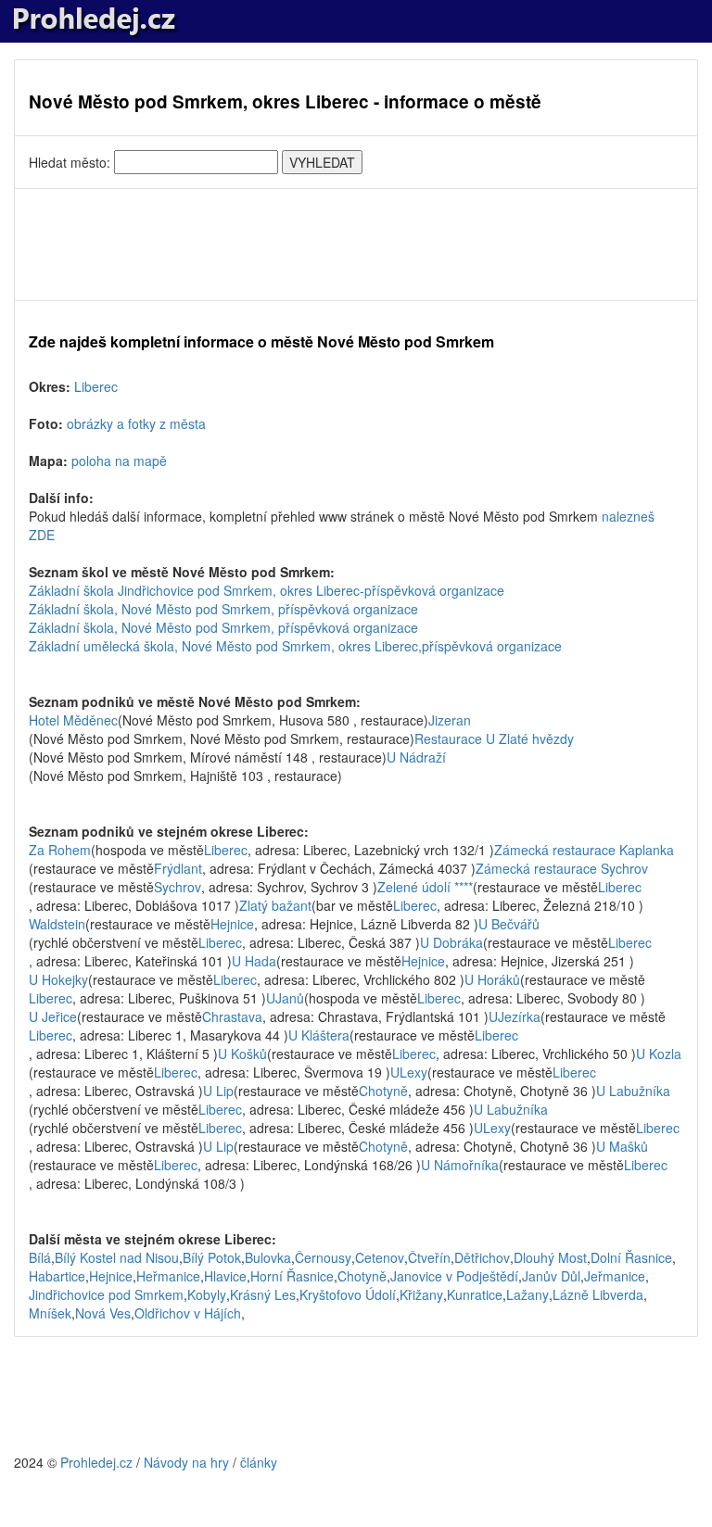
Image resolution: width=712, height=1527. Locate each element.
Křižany (421, 1294)
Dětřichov (482, 1257)
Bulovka (268, 1257)
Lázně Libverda (598, 1294)
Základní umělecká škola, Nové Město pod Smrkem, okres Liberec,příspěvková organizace (295, 646)
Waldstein (57, 924)
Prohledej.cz (96, 1462)
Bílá (40, 1257)
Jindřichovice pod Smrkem (106, 1294)
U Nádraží (416, 757)
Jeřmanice (614, 1276)
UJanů (285, 998)
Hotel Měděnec (73, 720)
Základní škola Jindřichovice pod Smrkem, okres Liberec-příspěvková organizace (266, 590)
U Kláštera (319, 1035)
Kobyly (206, 1294)
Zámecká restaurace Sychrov (562, 868)
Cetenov (379, 1257)
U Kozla (658, 1053)
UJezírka (514, 1016)
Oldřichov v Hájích (187, 1313)
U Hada (254, 961)
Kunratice (474, 1294)
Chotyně (383, 1090)
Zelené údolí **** (425, 886)
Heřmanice (168, 1276)
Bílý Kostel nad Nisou (117, 1257)
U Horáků (492, 979)
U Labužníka (633, 1090)
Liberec (96, 386)
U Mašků (622, 1146)
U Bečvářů (509, 924)
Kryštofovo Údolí (347, 1294)
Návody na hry (186, 1462)
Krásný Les (263, 1294)
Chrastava (232, 1016)
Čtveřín (429, 1257)
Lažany (527, 1294)
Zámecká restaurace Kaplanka (584, 849)
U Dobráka (451, 942)
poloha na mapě (119, 460)
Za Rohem (60, 849)
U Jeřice (53, 1016)
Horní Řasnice (292, 1276)
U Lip (218, 1090)
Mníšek (50, 1313)
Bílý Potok (212, 1257)
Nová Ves (103, 1313)
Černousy (323, 1257)
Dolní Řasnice (631, 1257)
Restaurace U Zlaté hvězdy (494, 738)
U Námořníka (460, 1164)
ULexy (408, 1072)
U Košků (242, 1053)
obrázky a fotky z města (136, 423)
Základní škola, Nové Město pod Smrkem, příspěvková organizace (223, 608)
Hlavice (225, 1276)
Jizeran (449, 720)
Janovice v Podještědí (454, 1276)
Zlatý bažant (275, 905)
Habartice (57, 1276)
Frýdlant (178, 868)
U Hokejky (58, 979)
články (258, 1462)
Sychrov (177, 886)
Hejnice (232, 924)
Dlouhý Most (550, 1257)
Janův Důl (551, 1276)
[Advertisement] (356, 244)
